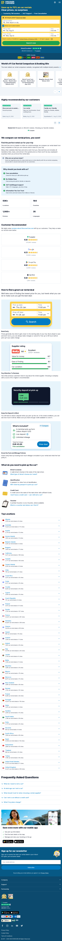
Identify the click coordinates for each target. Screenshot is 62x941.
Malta (7, 660)
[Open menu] (59, 2)
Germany (8, 621)
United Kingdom (10, 767)
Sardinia (8, 711)
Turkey (7, 756)
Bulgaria (8, 547)
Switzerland (9, 745)
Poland (7, 694)
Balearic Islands (10, 542)
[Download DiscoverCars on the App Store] (19, 841)
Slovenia (8, 728)
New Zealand (9, 683)
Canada (7, 559)
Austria (7, 530)
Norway (7, 688)
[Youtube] (17, 926)
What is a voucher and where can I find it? (24, 505)
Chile (7, 570)
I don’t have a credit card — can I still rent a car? (26, 495)
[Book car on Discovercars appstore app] (14, 912)
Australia (8, 525)
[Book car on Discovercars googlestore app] (5, 912)
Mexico (7, 671)
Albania (7, 519)
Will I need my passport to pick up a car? (24, 484)
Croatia (7, 587)
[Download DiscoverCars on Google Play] (8, 841)
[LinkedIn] (12, 926)
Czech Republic (10, 598)
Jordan (7, 654)
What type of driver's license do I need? (23, 474)
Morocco (8, 677)
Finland (7, 604)
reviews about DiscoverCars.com (23, 228)
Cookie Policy (5, 933)
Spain (7, 739)
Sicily (7, 722)
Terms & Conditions (6, 936)
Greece (7, 626)
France (7, 615)
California (8, 553)
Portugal (8, 699)
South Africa (9, 733)
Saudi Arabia (9, 716)
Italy (6, 649)
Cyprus (7, 592)
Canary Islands (10, 564)
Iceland (7, 638)
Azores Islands (10, 536)
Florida (7, 609)
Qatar (7, 705)
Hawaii (7, 632)
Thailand (8, 750)
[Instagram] (7, 926)
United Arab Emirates (12, 761)
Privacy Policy (5, 930)
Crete (7, 581)
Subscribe (31, 867)
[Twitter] (22, 926)
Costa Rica (8, 576)
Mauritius (8, 666)
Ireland (7, 643)
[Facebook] (2, 926)
